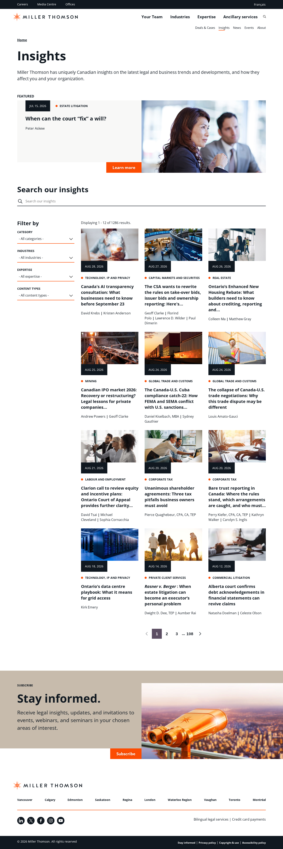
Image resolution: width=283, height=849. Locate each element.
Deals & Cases (205, 28)
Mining (91, 381)
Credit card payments (249, 819)
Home (22, 40)
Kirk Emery (89, 607)
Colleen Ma (217, 319)
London (149, 800)
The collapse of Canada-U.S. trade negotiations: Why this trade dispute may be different (236, 398)
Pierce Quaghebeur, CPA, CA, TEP (170, 514)
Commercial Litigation (231, 578)
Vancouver (24, 800)
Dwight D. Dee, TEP (159, 613)
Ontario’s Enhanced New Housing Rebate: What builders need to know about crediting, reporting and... (235, 298)
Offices (70, 4)
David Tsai (89, 514)
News (237, 28)
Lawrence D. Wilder (170, 318)
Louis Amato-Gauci (223, 416)
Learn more (123, 167)
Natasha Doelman (222, 613)
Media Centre (46, 4)
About (261, 28)
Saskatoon (102, 800)
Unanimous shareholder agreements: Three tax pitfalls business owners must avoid (169, 496)
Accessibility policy (254, 842)
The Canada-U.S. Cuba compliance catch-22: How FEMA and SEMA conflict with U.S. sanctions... (171, 398)
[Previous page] (147, 634)
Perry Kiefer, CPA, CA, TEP (228, 514)
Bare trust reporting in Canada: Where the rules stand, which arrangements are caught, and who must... (237, 496)
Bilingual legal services (211, 819)
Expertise (206, 16)
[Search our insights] (20, 201)
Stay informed (186, 842)
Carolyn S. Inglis (235, 519)
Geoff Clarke (154, 313)
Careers (22, 4)
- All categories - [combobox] (31, 238)
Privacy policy (207, 842)
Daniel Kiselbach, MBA (162, 416)
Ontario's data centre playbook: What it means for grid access (106, 592)
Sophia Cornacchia (114, 519)
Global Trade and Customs (171, 381)
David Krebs (90, 313)
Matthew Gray (240, 319)
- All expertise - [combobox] (30, 276)
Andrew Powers (93, 416)
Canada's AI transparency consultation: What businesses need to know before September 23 (107, 295)
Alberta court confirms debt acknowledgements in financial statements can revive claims (236, 595)
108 (189, 633)
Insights (224, 28)
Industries (180, 16)
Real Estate (222, 278)
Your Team (152, 16)
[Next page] (200, 634)
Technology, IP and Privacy (107, 278)
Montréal (259, 800)
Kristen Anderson (117, 313)
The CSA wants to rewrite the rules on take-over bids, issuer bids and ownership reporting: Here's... (173, 295)
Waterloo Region (180, 800)
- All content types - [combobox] (34, 295)
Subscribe (125, 753)
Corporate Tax (161, 479)
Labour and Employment (105, 479)
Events (249, 28)
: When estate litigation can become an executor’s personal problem (168, 595)
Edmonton (75, 800)
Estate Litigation (74, 106)
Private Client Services (167, 578)
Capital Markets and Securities (174, 278)
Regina (127, 800)
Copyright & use (229, 842)
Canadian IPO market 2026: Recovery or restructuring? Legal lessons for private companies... (109, 398)
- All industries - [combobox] (31, 257)
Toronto (234, 800)
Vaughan (210, 800)
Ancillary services (240, 16)
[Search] (264, 16)
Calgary (50, 800)
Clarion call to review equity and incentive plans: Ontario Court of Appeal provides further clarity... (109, 496)
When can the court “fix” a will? (65, 118)
